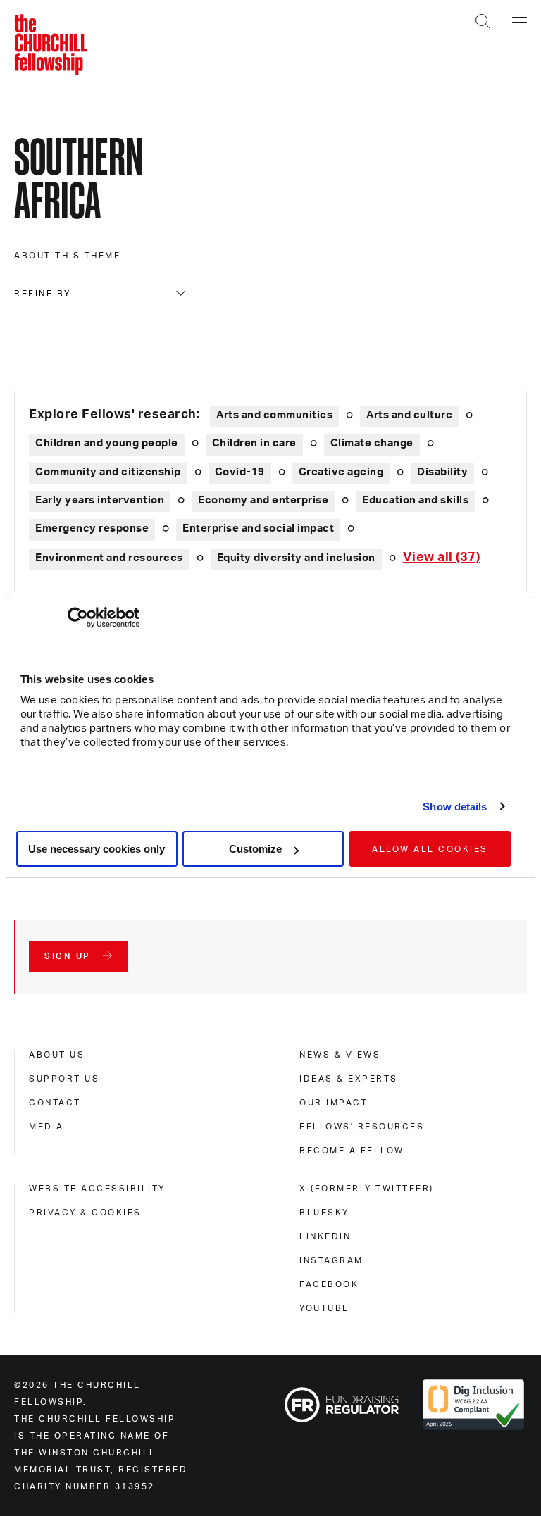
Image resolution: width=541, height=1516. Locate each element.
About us (57, 1055)
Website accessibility (97, 1188)
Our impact (333, 1102)
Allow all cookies (430, 849)
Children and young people (106, 443)
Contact (55, 1102)
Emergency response (92, 528)
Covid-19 (240, 472)
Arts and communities (274, 415)
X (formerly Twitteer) (366, 1188)
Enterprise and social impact (258, 528)
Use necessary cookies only (96, 849)
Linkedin (325, 1236)
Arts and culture (409, 415)
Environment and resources (109, 558)
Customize (255, 849)
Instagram (331, 1260)
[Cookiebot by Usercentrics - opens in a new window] (77, 617)
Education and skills (415, 500)
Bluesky (324, 1212)
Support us (64, 1079)
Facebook (329, 1284)
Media (46, 1126)
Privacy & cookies (85, 1212)
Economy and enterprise (263, 500)
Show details (455, 807)
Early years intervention (99, 500)
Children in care (254, 443)
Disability (442, 472)
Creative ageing (341, 472)
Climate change (371, 443)
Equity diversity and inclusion (296, 558)
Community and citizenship (108, 472)
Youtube (324, 1308)
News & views (339, 1055)
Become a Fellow (351, 1150)
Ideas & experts (348, 1079)
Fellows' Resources (361, 1126)
